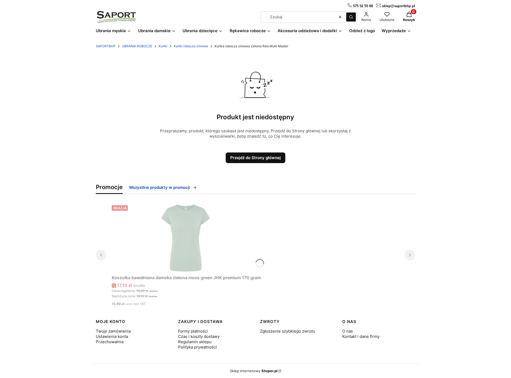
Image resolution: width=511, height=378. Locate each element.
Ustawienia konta (112, 336)
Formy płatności (193, 331)
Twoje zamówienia (113, 331)
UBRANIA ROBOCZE (137, 46)
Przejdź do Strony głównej (255, 157)
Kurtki (163, 46)
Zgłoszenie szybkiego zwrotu (287, 331)
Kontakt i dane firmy (361, 336)
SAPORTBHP (106, 46)
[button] (351, 17)
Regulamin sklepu (195, 341)
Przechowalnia (109, 341)
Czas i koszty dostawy (199, 336)
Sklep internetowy (254, 371)
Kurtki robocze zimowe (191, 46)
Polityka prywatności (197, 347)
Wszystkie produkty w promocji (159, 187)
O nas (347, 331)
